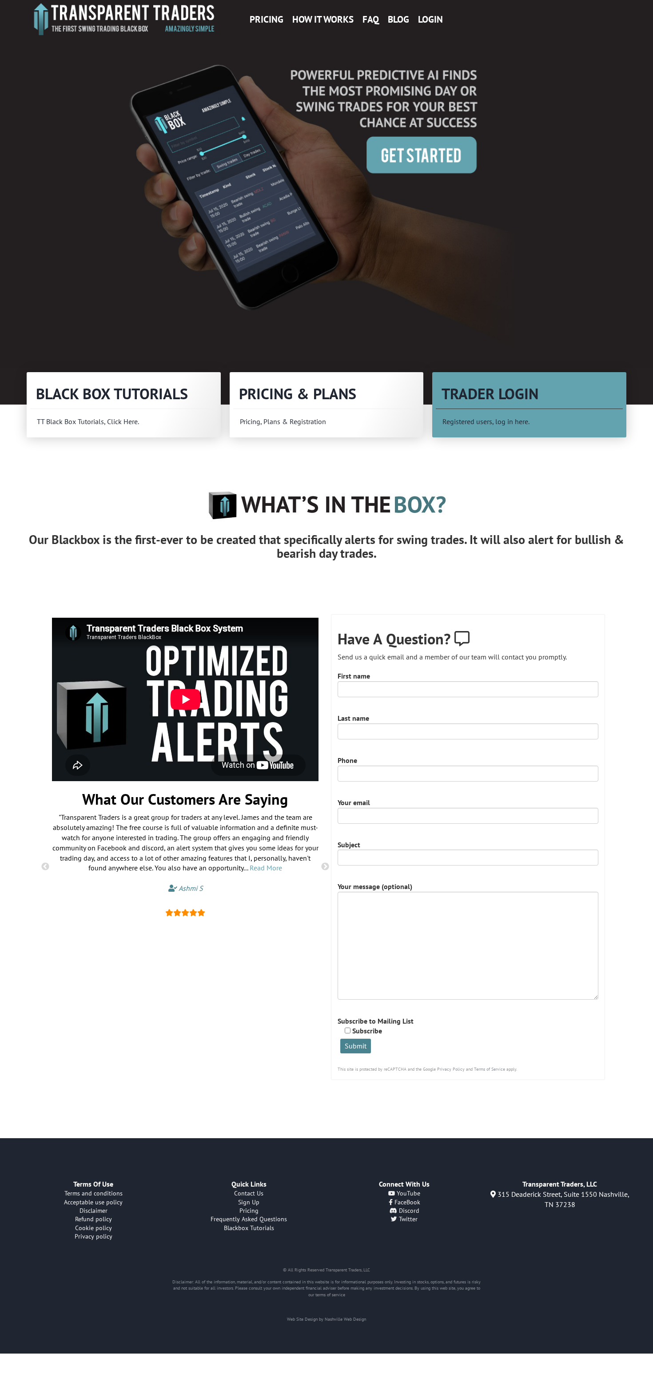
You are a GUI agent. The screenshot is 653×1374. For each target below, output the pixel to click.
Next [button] (325, 866)
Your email (354, 802)
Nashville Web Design (345, 1319)
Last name (353, 718)
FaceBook (406, 1202)
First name (354, 675)
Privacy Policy (451, 1069)
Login (430, 19)
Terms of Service (489, 1069)
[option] (326, 203)
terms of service (330, 1295)
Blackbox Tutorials (249, 1228)
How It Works (323, 19)
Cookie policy (93, 1228)
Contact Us (248, 1193)
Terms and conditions (93, 1193)
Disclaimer (94, 1211)
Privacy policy (93, 1236)
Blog (398, 19)
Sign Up (248, 1202)
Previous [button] (45, 866)
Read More (266, 867)
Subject (349, 844)
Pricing (266, 19)
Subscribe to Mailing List (376, 1026)
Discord (408, 1211)
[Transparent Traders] (124, 19)
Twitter (407, 1219)
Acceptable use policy (93, 1202)
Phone (347, 760)
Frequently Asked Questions (249, 1219)
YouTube (407, 1193)
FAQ (370, 19)
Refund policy (93, 1219)
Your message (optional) (375, 886)
